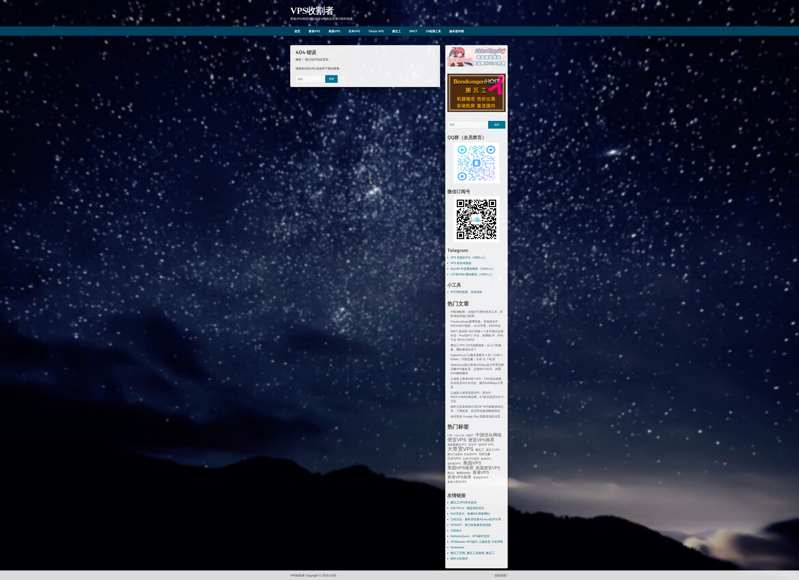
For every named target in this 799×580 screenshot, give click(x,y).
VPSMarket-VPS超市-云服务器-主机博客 (476, 541)
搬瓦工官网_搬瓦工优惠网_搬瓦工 (472, 553)
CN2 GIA (459, 435)
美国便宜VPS (487, 468)
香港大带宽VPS (456, 482)
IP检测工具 (433, 31)
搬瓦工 (396, 31)
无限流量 (484, 454)
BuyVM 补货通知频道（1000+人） (472, 268)
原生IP (472, 444)
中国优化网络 (488, 435)
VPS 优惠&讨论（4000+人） (469, 257)
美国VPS (334, 31)
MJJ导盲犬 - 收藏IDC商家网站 (470, 513)
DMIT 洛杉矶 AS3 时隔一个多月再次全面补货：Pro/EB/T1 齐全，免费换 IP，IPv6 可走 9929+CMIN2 (477, 335)
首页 (297, 31)
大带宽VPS (460, 449)
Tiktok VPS (376, 31)
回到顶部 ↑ (502, 575)
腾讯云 (451, 473)
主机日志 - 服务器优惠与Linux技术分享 (475, 519)
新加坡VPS (470, 454)
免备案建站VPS (456, 444)
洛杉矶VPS (454, 463)
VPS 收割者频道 (460, 263)
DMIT (413, 31)
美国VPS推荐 (460, 468)
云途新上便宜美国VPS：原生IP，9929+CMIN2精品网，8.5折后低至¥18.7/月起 (477, 397)
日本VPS (354, 31)
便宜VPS (456, 440)
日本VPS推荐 (471, 458)
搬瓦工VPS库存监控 (463, 502)
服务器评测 (456, 31)
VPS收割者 (312, 11)
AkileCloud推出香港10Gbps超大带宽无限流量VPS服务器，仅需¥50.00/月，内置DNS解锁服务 (477, 369)
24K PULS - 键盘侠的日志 (467, 508)
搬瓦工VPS (493, 449)
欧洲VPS (486, 458)
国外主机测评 (459, 558)
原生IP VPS (485, 444)
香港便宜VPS (480, 477)
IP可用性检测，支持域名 (466, 292)
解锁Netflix (464, 472)
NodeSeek (457, 547)
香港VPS (314, 31)
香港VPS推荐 (459, 477)
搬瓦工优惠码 (454, 454)
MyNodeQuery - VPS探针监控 (470, 536)
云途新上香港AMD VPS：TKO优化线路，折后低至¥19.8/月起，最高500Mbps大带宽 (477, 383)
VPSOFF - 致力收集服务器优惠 (470, 525)
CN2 (450, 435)
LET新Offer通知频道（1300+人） (472, 274)
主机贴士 (456, 530)
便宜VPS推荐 (481, 440)
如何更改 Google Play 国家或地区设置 (475, 416)
